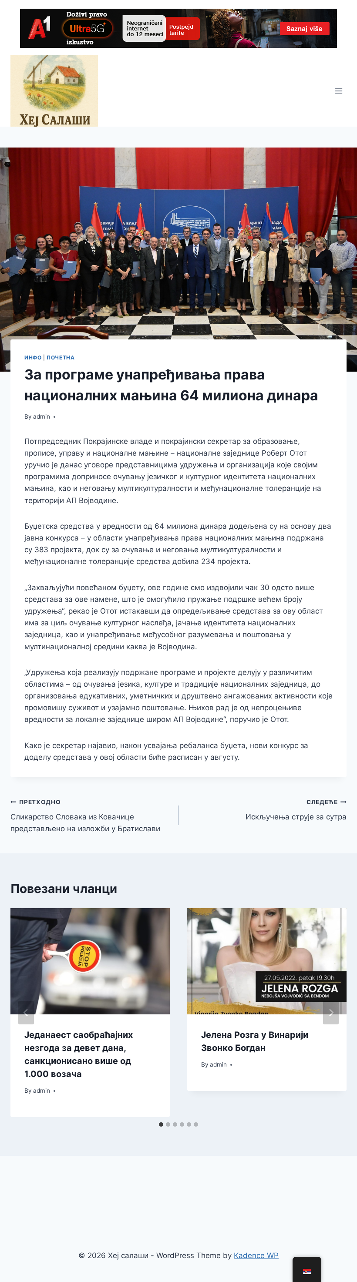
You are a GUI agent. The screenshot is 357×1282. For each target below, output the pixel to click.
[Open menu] (338, 90)
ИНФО (32, 357)
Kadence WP (256, 1255)
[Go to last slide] (26, 1012)
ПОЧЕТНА (60, 357)
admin (41, 416)
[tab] (161, 1124)
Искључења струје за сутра (296, 810)
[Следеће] (331, 1012)
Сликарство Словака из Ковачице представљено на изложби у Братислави (85, 816)
